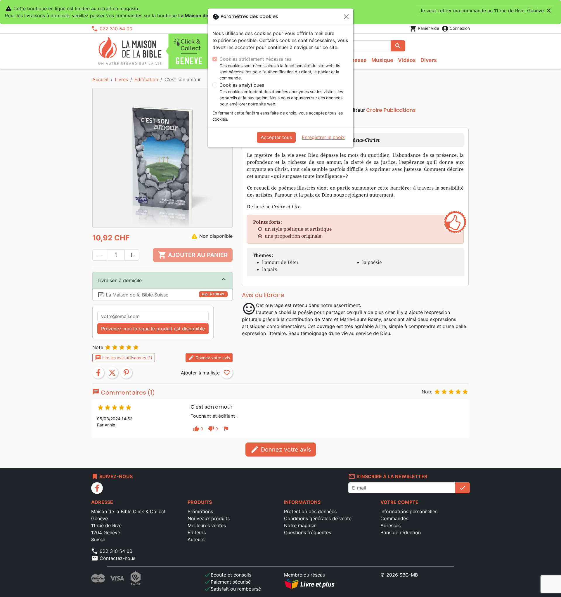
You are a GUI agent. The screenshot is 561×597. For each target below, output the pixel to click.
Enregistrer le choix (323, 137)
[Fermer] (346, 16)
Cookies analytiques (241, 85)
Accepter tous (276, 137)
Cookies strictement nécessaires (255, 59)
